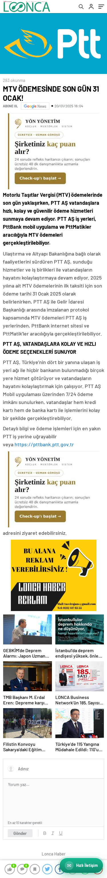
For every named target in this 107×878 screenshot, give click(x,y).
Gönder (20, 833)
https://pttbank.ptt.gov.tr (44, 444)
